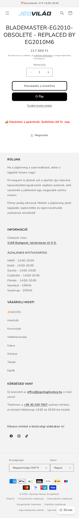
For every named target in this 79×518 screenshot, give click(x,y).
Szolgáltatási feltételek (29, 504)
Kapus (11, 345)
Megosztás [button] (41, 135)
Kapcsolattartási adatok (31, 510)
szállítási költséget (43, 55)
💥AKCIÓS (14, 312)
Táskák (11, 362)
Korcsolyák (14, 328)
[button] (7, 13)
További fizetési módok (39, 105)
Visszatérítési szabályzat (31, 498)
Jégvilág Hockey (37, 494)
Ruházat (12, 354)
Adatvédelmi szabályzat (59, 498)
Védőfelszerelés (17, 337)
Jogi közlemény (55, 510)
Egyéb (11, 370)
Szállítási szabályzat (55, 504)
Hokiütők (13, 320)
